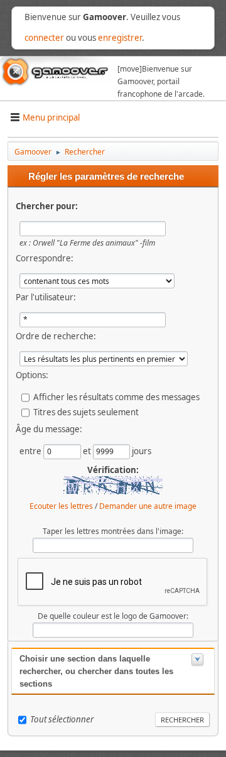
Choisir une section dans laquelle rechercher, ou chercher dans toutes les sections (96, 671)
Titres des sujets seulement (86, 411)
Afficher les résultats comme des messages (116, 396)
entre (31, 450)
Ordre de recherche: (56, 336)
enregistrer (120, 37)
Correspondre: (44, 258)
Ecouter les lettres (61, 506)
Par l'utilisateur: (46, 297)
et (88, 450)
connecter (44, 37)
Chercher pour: (47, 206)
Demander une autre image (147, 506)
